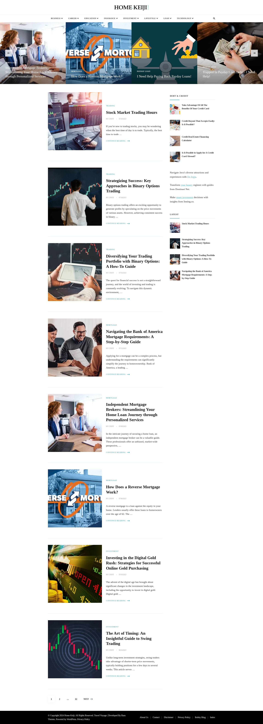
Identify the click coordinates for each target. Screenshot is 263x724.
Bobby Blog (200, 717)
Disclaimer (168, 717)
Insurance (109, 18)
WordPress (71, 719)
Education (90, 18)
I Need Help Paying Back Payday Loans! (98, 76)
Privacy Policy (83, 719)
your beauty (187, 185)
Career (72, 18)
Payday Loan (78, 71)
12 (77, 699)
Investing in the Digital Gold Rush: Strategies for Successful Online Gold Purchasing (133, 562)
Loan (166, 18)
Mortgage (10, 71)
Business (56, 18)
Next (86, 699)
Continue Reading (116, 141)
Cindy (111, 119)
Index (212, 717)
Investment (130, 18)
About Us (144, 717)
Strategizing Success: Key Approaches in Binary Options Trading (133, 185)
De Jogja (191, 176)
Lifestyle (150, 18)
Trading (110, 106)
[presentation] (8, 53)
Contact (156, 717)
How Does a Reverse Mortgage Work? (30, 76)
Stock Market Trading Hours (131, 112)
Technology (184, 18)
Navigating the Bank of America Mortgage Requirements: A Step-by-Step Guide (134, 336)
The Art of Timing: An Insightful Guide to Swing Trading (128, 638)
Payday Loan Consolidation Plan (224, 76)
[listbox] (131, 53)
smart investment (184, 197)
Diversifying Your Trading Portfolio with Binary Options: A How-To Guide (133, 261)
